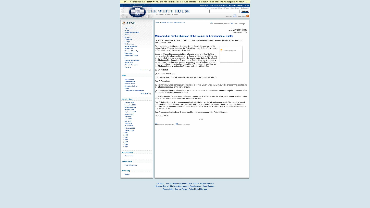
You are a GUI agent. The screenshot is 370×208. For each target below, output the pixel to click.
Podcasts (229, 16)
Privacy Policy (188, 189)
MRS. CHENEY (238, 5)
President (160, 183)
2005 (126, 137)
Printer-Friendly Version (221, 24)
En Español (245, 8)
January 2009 (129, 102)
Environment (129, 44)
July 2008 (128, 116)
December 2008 (130, 105)
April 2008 (128, 123)
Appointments (195, 186)
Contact (211, 186)
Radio (127, 88)
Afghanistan (129, 28)
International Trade (131, 55)
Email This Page (239, 24)
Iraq (126, 58)
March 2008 (129, 126)
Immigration (129, 53)
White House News (230, 50)
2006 (126, 135)
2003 (126, 142)
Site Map (203, 189)
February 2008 (130, 128)
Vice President (172, 183)
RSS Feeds (242, 16)
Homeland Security (131, 51)
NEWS (247, 5)
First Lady (183, 183)
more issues (144, 70)
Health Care (129, 48)
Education (128, 39)
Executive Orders (131, 86)
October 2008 (129, 109)
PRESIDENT (204, 5)
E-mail (237, 8)
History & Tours (223, 8)
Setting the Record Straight (134, 90)
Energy (127, 41)
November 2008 (130, 107)
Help (197, 189)
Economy (128, 37)
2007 (126, 132)
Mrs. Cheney (194, 183)
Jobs (205, 186)
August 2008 (129, 114)
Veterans (128, 67)
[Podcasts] (235, 16)
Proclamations (130, 83)
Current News (129, 79)
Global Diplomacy (131, 46)
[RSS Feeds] (247, 16)
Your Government (211, 8)
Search (178, 189)
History (127, 174)
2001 (126, 146)
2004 (126, 139)
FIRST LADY (227, 5)
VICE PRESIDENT (216, 5)
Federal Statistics (131, 165)
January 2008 (129, 130)
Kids (232, 8)
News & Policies (166, 22)
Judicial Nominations (132, 60)
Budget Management (132, 32)
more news (145, 93)
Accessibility (168, 189)
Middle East (129, 62)
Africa (127, 30)
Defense (127, 35)
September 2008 (130, 112)
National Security (131, 65)
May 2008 (128, 121)
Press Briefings (130, 81)
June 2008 (128, 119)
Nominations (129, 156)
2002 (126, 144)
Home (157, 22)
